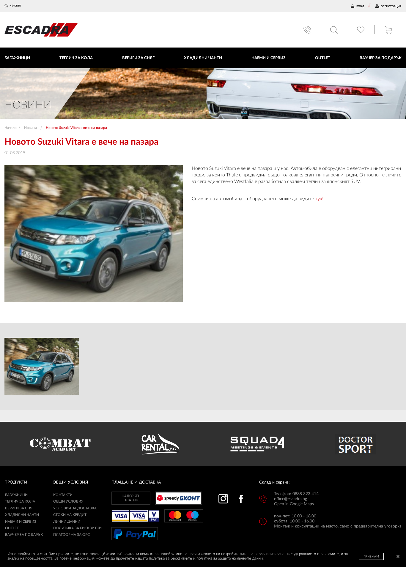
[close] (398, 557)
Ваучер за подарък (24, 534)
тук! (319, 198)
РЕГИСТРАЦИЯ (391, 6)
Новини (30, 127)
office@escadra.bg (290, 499)
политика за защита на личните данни (229, 558)
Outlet (12, 528)
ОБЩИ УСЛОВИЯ (68, 501)
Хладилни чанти (22, 515)
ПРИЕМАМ (371, 556)
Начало (10, 127)
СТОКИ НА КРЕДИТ (69, 515)
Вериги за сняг (19, 508)
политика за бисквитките (170, 558)
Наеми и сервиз (20, 521)
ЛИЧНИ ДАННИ (66, 521)
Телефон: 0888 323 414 (296, 494)
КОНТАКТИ (63, 495)
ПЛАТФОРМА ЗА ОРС (71, 534)
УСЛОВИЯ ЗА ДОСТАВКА (75, 508)
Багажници (16, 495)
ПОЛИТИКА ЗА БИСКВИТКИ (77, 528)
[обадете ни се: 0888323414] (307, 30)
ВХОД (360, 6)
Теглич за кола (20, 501)
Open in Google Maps (294, 504)
